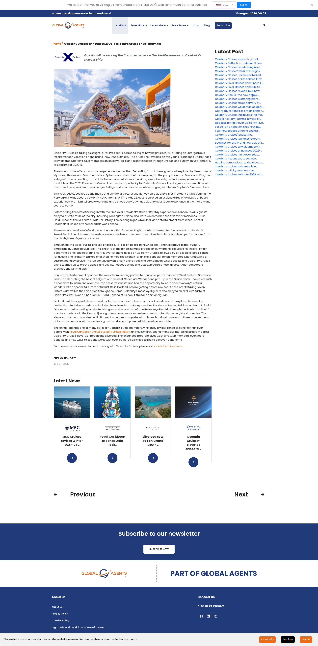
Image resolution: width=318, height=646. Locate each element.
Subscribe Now (159, 549)
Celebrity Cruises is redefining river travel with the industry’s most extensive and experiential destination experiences (239, 67)
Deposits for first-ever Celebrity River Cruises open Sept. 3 (239, 123)
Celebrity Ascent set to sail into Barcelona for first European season (238, 159)
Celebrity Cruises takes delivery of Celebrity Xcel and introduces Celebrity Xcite (237, 103)
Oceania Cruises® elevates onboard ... (193, 443)
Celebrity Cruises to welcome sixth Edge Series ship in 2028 (237, 147)
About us (57, 607)
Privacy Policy (60, 613)
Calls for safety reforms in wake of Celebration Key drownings (237, 119)
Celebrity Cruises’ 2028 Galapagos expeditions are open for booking (237, 71)
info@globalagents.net (211, 605)
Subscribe (223, 25)
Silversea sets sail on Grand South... (152, 441)
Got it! (306, 639)
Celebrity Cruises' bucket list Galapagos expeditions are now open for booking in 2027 (239, 135)
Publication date (65, 358)
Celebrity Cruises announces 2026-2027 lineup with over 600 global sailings (238, 151)
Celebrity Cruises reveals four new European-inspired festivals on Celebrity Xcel (237, 91)
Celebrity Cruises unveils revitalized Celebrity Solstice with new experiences (238, 75)
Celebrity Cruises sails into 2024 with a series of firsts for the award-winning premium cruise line (238, 175)
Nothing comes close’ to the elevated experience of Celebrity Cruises (239, 163)
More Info (267, 639)
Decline (288, 639)
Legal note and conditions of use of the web (78, 627)
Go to (243, 5)
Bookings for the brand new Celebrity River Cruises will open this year (239, 143)
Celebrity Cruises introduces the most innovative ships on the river (239, 115)
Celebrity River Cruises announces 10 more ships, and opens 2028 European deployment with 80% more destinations (239, 83)
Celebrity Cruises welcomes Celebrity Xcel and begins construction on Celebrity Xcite (239, 107)
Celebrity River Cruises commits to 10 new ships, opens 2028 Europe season (239, 87)
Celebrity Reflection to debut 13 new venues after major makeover (238, 63)
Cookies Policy (60, 620)
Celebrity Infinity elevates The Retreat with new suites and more (237, 171)
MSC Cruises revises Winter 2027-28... (72, 441)
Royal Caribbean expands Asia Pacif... (112, 441)
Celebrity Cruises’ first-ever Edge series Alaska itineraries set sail (236, 155)
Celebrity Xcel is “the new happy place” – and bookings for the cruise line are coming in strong (238, 95)
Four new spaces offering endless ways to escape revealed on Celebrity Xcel (237, 131)
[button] (224, 4)
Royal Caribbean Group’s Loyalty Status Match (99, 332)
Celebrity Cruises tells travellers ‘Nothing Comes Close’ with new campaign (236, 167)
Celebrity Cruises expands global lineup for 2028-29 (236, 59)
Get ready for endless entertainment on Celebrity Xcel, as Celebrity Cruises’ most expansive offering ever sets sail (239, 111)
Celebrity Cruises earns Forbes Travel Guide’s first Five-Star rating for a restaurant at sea (239, 79)
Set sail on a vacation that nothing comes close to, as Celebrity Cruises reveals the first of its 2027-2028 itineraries (238, 127)
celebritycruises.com (168, 346)
